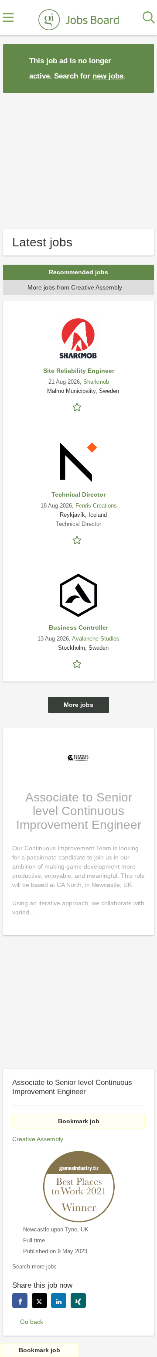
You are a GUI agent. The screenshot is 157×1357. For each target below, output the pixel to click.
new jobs (107, 76)
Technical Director (78, 494)
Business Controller (78, 627)
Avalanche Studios (95, 639)
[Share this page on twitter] (39, 1300)
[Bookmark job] (78, 407)
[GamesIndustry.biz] (78, 17)
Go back (31, 1321)
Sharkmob (96, 382)
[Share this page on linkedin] (58, 1300)
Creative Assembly (37, 1138)
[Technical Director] (78, 462)
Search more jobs (34, 1267)
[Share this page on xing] (78, 1300)
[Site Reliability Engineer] (78, 338)
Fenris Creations (96, 506)
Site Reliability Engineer (78, 370)
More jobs (78, 704)
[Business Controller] (78, 595)
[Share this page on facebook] (19, 1300)
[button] (140, 67)
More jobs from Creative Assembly (74, 287)
